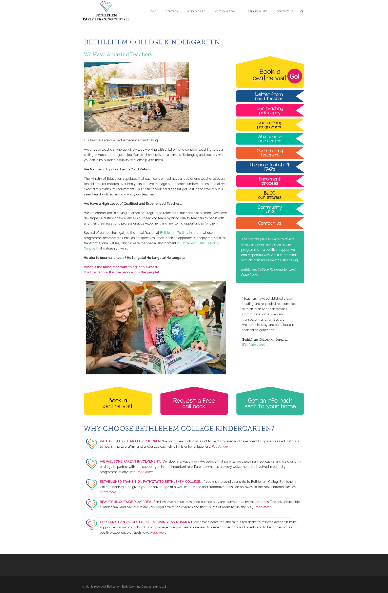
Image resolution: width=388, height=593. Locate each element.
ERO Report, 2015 (253, 339)
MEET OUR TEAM (225, 11)
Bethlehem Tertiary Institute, (181, 233)
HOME (152, 11)
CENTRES (172, 11)
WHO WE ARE (196, 11)
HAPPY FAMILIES (256, 11)
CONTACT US (285, 11)
